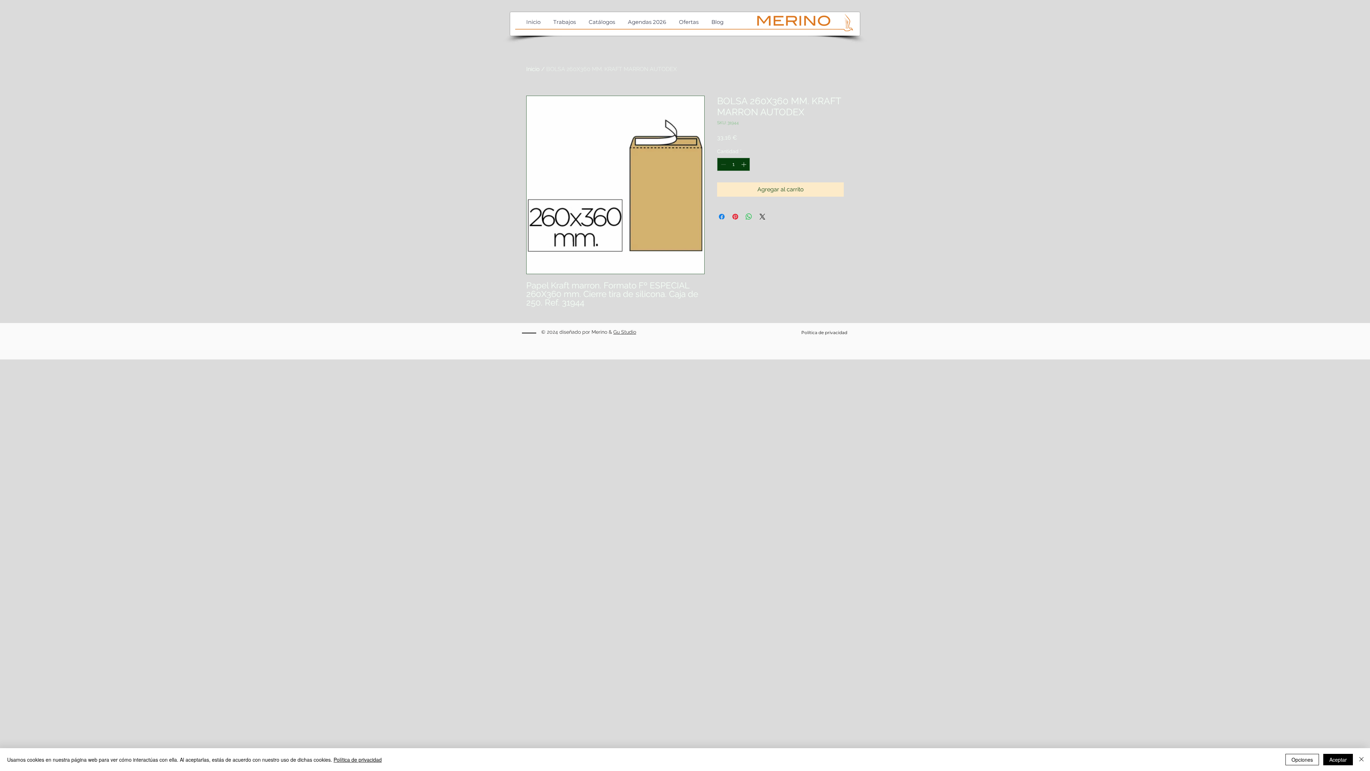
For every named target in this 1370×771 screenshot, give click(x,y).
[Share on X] (762, 216)
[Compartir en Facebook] (721, 216)
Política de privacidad (358, 759)
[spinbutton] (733, 164)
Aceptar (1338, 759)
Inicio (533, 69)
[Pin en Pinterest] (735, 216)
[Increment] (744, 164)
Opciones (1302, 759)
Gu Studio (624, 332)
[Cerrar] (1361, 759)
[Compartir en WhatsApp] (749, 216)
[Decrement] (722, 164)
